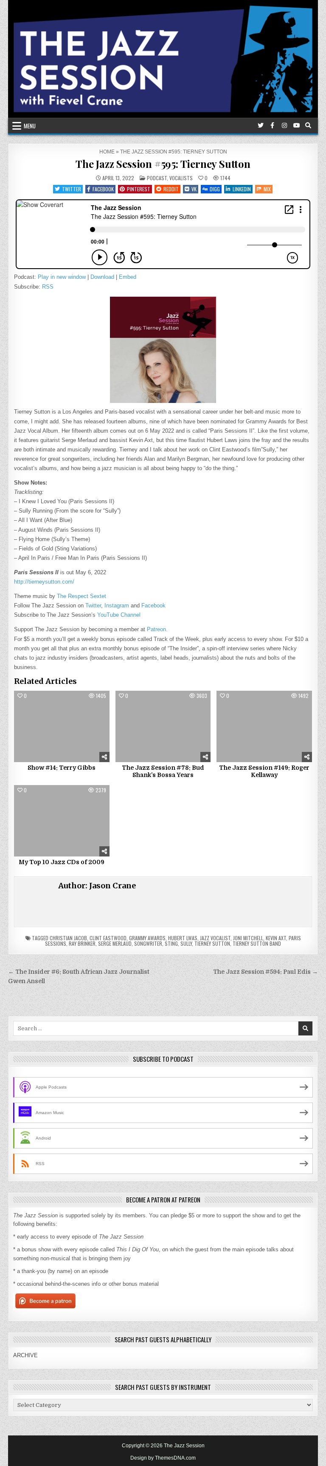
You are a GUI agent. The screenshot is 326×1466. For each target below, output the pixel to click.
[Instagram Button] (284, 125)
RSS (47, 287)
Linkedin (242, 189)
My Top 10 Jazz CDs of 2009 (61, 862)
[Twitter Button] (261, 125)
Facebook (103, 189)
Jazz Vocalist (215, 937)
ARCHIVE (25, 1355)
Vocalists (181, 177)
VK (194, 189)
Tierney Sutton (212, 943)
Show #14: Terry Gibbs (62, 767)
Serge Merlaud (115, 943)
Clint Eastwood (108, 937)
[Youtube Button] (296, 125)
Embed (127, 277)
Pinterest (138, 189)
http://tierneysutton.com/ (44, 581)
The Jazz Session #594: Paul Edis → (265, 972)
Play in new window (62, 277)
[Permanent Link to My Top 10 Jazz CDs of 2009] (62, 820)
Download (102, 277)
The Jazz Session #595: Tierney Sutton (163, 163)
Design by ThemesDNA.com (163, 1458)
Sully (186, 943)
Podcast (157, 177)
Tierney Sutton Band (257, 943)
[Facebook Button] (272, 125)
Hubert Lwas (182, 937)
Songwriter (148, 943)
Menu (30, 126)
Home (107, 152)
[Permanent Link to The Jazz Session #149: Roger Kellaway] (264, 726)
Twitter (71, 189)
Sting (171, 943)
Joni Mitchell (248, 937)
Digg (215, 189)
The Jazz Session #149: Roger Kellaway (264, 771)
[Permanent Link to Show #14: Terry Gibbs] (62, 726)
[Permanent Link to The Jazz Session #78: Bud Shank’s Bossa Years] (163, 726)
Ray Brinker (82, 943)
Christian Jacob (68, 937)
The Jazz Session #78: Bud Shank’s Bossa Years (163, 771)
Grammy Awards (147, 937)
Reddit (171, 189)
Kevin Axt (276, 937)
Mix (267, 189)
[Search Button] (308, 125)
